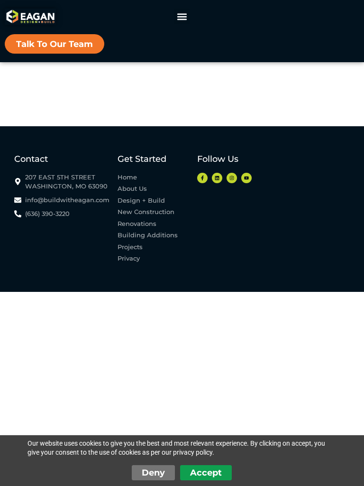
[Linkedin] (217, 178)
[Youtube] (246, 178)
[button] (182, 16)
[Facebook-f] (202, 178)
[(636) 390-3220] (63, 213)
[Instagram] (232, 178)
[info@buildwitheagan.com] (63, 200)
